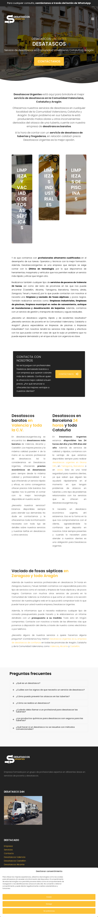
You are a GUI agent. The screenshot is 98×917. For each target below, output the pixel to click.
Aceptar (49, 897)
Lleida (60, 469)
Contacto (9, 853)
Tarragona (66, 466)
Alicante (64, 646)
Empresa (8, 846)
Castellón (74, 646)
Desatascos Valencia (14, 857)
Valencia (54, 646)
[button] (92, 19)
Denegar (49, 904)
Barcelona (79, 466)
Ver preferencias (49, 911)
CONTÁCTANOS (66, 374)
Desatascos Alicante (14, 864)
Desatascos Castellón (15, 860)
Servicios (8, 849)
